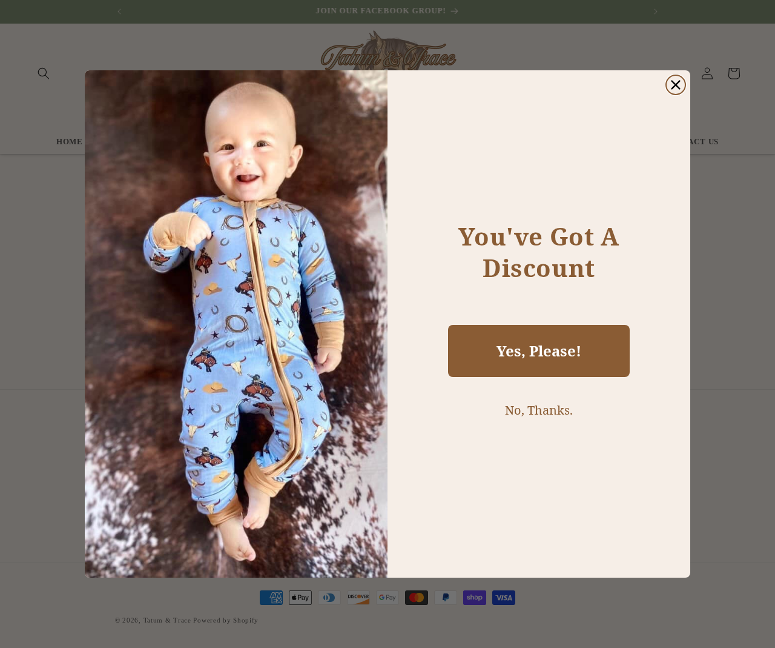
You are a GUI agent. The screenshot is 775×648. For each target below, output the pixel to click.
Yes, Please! (538, 351)
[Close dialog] (675, 85)
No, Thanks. (539, 410)
